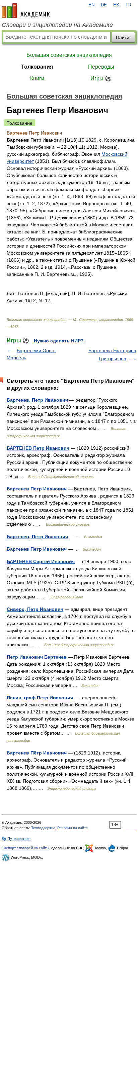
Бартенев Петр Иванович (37, 488)
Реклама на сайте (72, 828)
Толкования (37, 67)
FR (128, 5)
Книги (37, 78)
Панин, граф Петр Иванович (40, 697)
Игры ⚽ (101, 78)
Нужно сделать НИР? (59, 340)
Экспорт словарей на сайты (25, 848)
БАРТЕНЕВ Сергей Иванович (41, 561)
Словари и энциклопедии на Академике (57, 25)
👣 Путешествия (16, 839)
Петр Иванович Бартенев (37, 657)
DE (104, 5)
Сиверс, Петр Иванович (35, 609)
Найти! (123, 37)
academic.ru (26, 10)
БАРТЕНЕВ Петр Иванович (38, 448)
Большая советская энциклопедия (69, 55)
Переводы (101, 67)
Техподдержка (43, 828)
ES (116, 5)
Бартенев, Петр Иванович (37, 400)
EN (91, 5)
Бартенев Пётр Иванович (37, 753)
